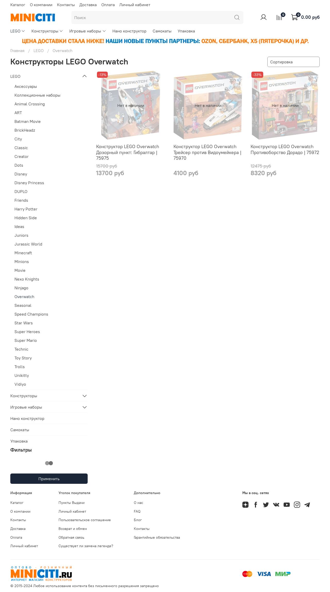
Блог (138, 520)
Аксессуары (25, 86)
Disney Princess (29, 182)
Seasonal (22, 305)
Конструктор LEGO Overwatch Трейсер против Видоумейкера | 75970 (207, 152)
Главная (17, 50)
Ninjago (21, 287)
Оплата (108, 4)
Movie (20, 270)
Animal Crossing (29, 103)
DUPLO (20, 191)
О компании (41, 4)
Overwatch (24, 296)
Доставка (88, 4)
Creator (21, 156)
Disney (20, 173)
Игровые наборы (85, 30)
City (18, 138)
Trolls (19, 366)
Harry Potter (25, 209)
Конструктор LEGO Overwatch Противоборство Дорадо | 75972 (285, 149)
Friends (21, 200)
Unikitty (21, 375)
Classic (21, 147)
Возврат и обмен (73, 528)
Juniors (21, 235)
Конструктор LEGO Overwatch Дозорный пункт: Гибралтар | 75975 (127, 152)
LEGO (15, 30)
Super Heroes (27, 331)
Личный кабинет (134, 4)
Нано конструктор (129, 30)
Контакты (66, 4)
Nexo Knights (26, 279)
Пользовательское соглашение (85, 520)
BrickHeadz (24, 130)
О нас (138, 502)
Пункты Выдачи (72, 502)
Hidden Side (25, 217)
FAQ (137, 511)
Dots (18, 165)
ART (18, 112)
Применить (49, 478)
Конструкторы (44, 30)
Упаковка (186, 30)
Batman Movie (27, 121)
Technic (21, 349)
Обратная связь (71, 537)
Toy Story (23, 357)
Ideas (19, 226)
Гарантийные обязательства (157, 537)
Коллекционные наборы (37, 95)
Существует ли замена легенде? (86, 546)
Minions (21, 261)
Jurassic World (28, 244)
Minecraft (23, 252)
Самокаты (162, 30)
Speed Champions (31, 314)
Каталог (17, 4)
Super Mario (25, 340)
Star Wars (23, 322)
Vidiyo (20, 384)
